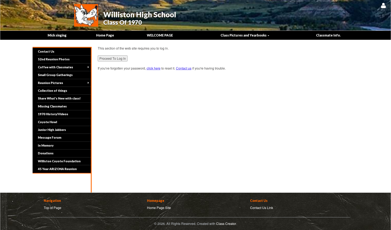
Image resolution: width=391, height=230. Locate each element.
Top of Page (52, 207)
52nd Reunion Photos (54, 59)
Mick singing (57, 35)
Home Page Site (159, 207)
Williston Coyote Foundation (59, 161)
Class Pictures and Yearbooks (244, 35)
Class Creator (226, 223)
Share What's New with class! (59, 98)
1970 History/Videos (53, 114)
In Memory (46, 145)
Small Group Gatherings (55, 75)
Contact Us (46, 51)
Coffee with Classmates (55, 67)
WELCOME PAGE (160, 35)
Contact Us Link (261, 207)
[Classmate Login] (383, 5)
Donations (46, 153)
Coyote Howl (47, 122)
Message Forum (49, 137)
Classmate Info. (328, 35)
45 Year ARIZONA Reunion (57, 169)
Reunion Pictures (50, 83)
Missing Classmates (52, 106)
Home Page (105, 35)
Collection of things (52, 90)
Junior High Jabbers (52, 130)
